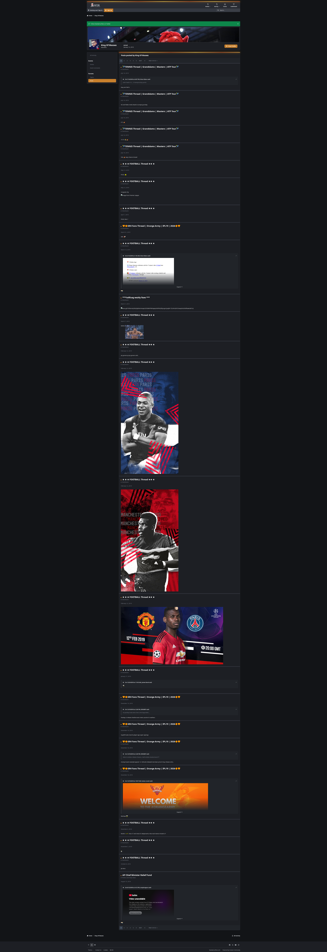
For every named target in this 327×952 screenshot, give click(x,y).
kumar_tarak (146, 781)
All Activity (93, 55)
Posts (91, 81)
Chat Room (125, 69)
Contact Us (98, 950)
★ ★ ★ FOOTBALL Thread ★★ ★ (138, 163)
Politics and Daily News (129, 877)
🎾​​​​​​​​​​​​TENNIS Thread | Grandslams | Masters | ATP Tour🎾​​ (150, 66)
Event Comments (95, 68)
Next (140, 60)
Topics (92, 77)
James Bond (145, 682)
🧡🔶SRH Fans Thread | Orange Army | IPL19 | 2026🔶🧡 (151, 225)
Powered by (231, 950)
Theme (90, 950)
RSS (112, 950)
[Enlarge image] (165, 784)
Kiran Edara (143, 79)
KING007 (143, 709)
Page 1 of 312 (152, 60)
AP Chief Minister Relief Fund (137, 875)
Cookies (106, 950)
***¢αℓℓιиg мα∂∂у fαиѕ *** (136, 297)
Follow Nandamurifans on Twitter (100, 24)
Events (92, 64)
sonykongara (144, 887)
